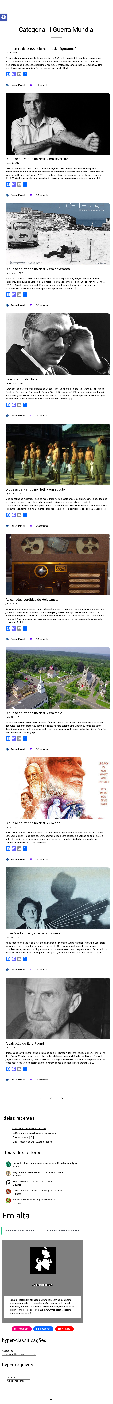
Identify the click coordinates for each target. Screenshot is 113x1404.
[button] (3, 17)
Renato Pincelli (18, 85)
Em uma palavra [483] (41, 1181)
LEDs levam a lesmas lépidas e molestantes (34, 1133)
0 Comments (39, 85)
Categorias (7, 1351)
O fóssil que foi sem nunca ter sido (29, 1128)
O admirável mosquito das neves (47, 1191)
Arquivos (11, 1377)
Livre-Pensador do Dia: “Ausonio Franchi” (32, 1142)
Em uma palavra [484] (23, 1137)
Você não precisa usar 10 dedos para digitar (56, 1163)
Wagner (17, 1172)
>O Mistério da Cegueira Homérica (38, 1200)
